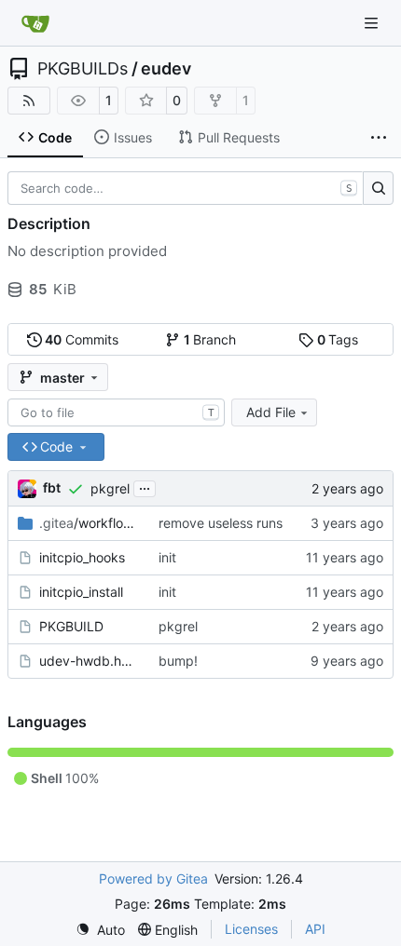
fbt (52, 487)
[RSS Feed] (28, 101)
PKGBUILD (71, 626)
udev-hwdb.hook (89, 661)
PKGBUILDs (82, 69)
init (167, 557)
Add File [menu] (271, 412)
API (315, 929)
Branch (210, 339)
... (144, 486)
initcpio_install (81, 592)
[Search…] (378, 188)
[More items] (379, 137)
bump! (178, 661)
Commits (81, 339)
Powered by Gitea (153, 878)
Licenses (251, 929)
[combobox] (116, 412)
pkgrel (110, 488)
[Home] (35, 23)
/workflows (89, 523)
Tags (338, 339)
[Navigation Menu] (373, 22)
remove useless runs (221, 523)
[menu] (100, 930)
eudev (166, 69)
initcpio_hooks (82, 557)
